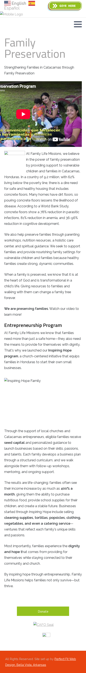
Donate (43, 611)
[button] (78, 24)
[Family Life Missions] (11, 14)
